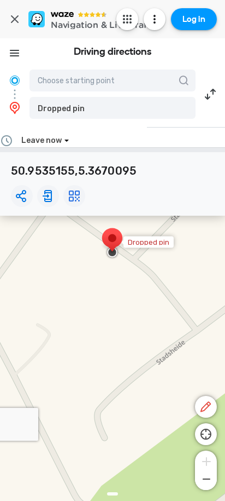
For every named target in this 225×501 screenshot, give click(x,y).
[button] (112, 108)
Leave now (41, 140)
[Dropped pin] (112, 244)
